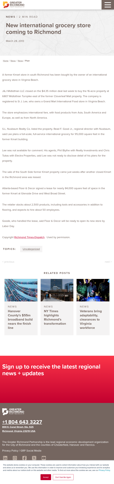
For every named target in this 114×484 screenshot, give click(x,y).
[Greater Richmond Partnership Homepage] (13, 4)
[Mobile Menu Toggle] (108, 5)
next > (108, 262)
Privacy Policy (104, 470)
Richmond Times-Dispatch (29, 237)
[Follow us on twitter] (34, 458)
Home (5, 60)
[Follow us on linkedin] (5, 458)
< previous (8, 262)
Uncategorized (31, 249)
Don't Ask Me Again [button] (63, 477)
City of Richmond (20, 445)
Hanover (74, 445)
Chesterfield (61, 445)
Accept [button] (46, 477)
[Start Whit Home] (57, 412)
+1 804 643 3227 (22, 422)
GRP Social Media (30, 451)
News (13, 60)
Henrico (89, 445)
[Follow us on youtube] (44, 458)
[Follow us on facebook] (24, 458)
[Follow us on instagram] (15, 458)
